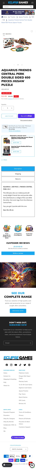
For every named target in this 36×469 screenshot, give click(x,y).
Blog (4, 428)
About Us (6, 385)
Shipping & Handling (9, 379)
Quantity (3, 104)
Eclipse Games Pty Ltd (17, 464)
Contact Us (6, 376)
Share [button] (5, 160)
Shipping (10, 98)
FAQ (4, 382)
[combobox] (18, 6)
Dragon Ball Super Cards (24, 377)
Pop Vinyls (22, 394)
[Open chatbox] (32, 465)
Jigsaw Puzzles (23, 17)
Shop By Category (9, 418)
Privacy (21, 415)
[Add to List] (32, 31)
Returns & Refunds (25, 418)
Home (5, 17)
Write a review (18, 253)
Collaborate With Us (9, 425)
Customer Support (24, 427)
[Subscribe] (30, 343)
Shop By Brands (8, 422)
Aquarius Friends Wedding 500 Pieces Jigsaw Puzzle (21, 147)
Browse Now (18, 311)
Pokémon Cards (24, 373)
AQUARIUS (5, 89)
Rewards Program (9, 412)
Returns (18, 179)
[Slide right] (22, 65)
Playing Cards (23, 381)
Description (18, 169)
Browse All (22, 403)
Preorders (6, 415)
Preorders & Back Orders (24, 423)
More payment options (26, 120)
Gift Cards (22, 400)
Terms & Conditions (15, 131)
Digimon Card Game (25, 388)
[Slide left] (14, 65)
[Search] (31, 6)
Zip (4, 431)
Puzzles (12, 17)
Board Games (23, 397)
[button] (4, 3)
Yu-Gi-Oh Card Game (25, 384)
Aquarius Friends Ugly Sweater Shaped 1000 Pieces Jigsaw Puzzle (22, 138)
